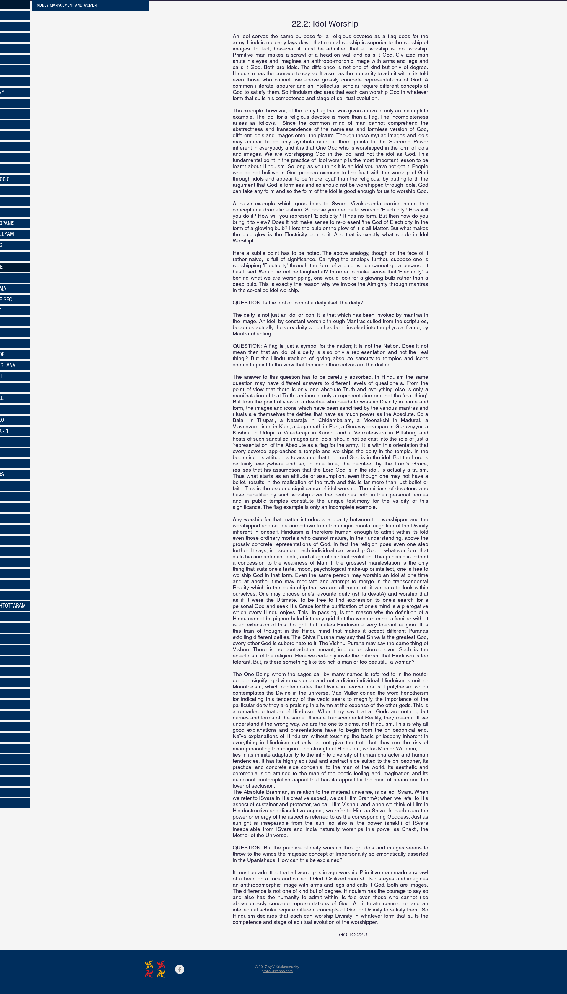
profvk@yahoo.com (277, 971)
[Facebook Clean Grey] (179, 969)
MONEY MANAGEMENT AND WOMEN (67, 5)
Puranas (418, 631)
